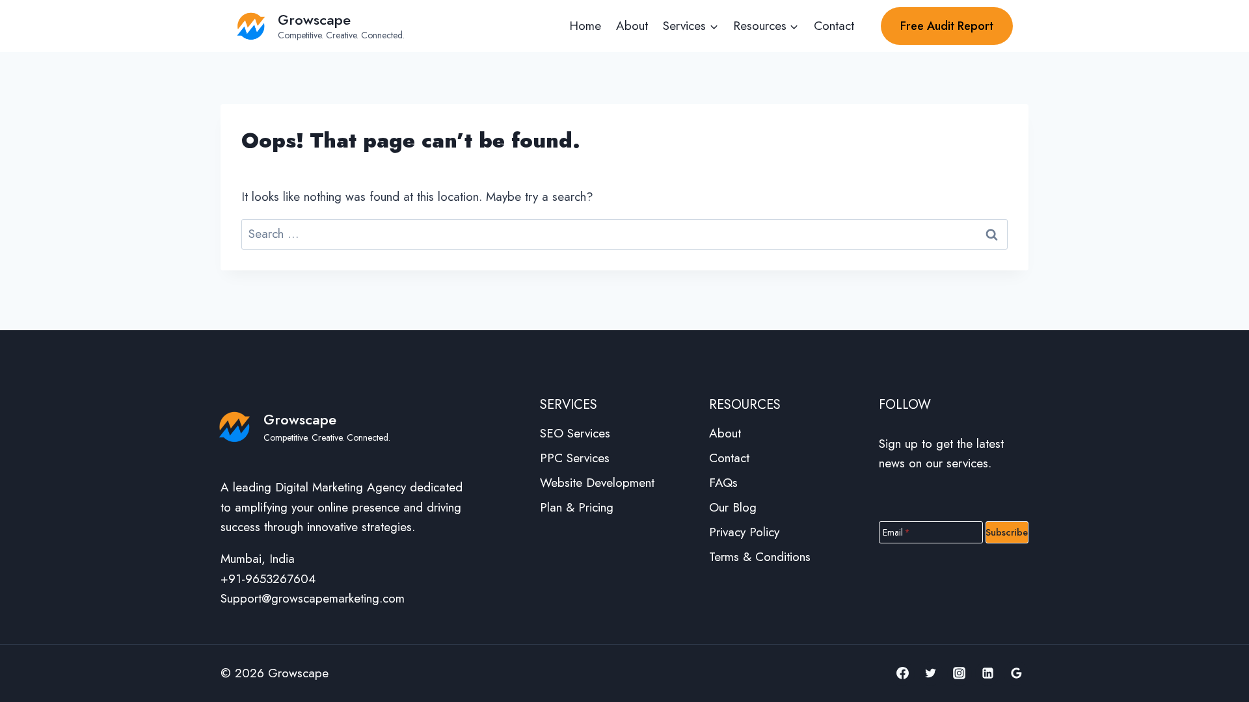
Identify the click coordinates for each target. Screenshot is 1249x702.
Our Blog (733, 507)
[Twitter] (931, 673)
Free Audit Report (946, 26)
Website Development (597, 482)
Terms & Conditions (760, 557)
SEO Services (575, 433)
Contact (834, 25)
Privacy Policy (744, 532)
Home (585, 25)
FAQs (723, 482)
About (632, 25)
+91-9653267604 (268, 579)
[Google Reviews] (1016, 673)
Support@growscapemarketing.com (313, 598)
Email (896, 531)
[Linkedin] (987, 673)
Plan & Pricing (576, 507)
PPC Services (575, 458)
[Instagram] (959, 673)
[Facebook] (902, 673)
